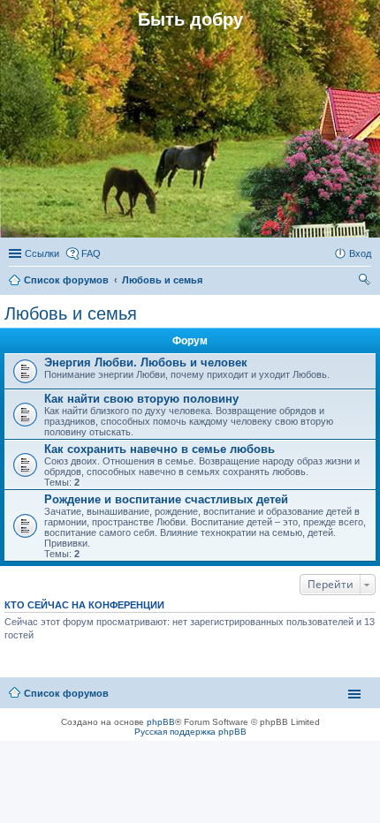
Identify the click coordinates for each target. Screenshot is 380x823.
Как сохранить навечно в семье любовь (159, 449)
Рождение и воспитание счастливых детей (166, 499)
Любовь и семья (70, 313)
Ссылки (42, 253)
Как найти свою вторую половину (141, 398)
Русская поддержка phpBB (190, 731)
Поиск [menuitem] (366, 282)
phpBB (161, 722)
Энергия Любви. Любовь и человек (145, 362)
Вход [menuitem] (360, 253)
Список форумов (66, 693)
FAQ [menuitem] (91, 253)
